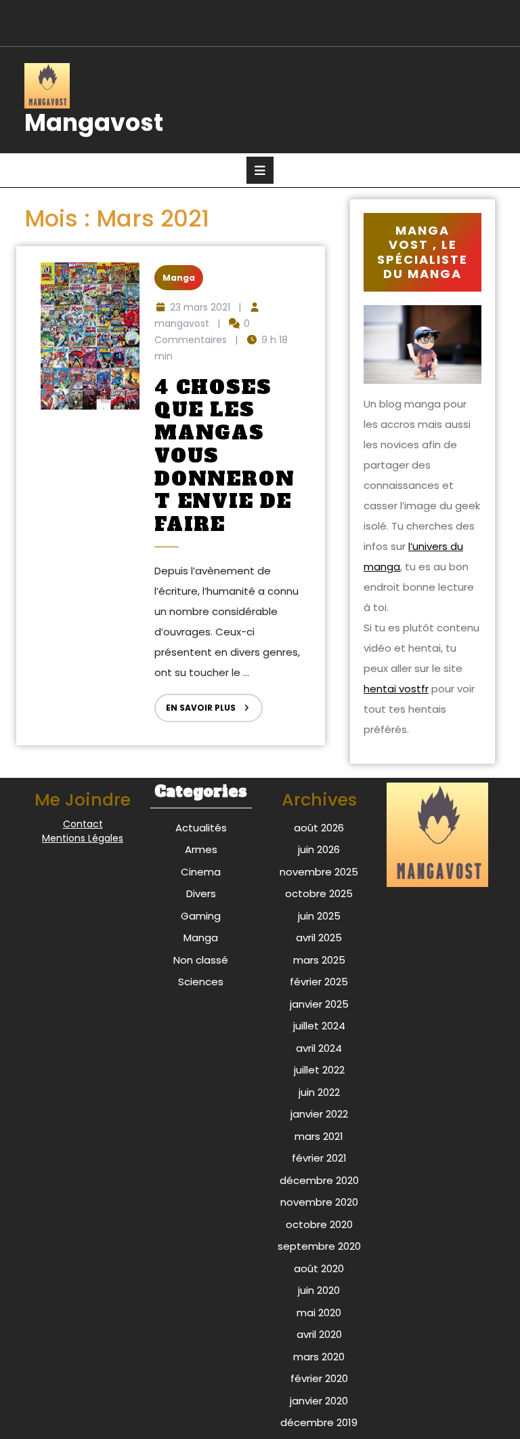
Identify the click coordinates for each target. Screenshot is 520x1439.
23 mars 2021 (200, 307)
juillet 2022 (319, 1070)
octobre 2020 (319, 1224)
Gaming (201, 916)
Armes (201, 849)
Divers (201, 893)
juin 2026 (319, 849)
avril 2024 (319, 1048)
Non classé (200, 960)
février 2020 (319, 1378)
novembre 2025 (319, 872)
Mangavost (93, 122)
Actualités (201, 828)
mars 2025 (319, 960)
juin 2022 (319, 1092)
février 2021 (319, 1158)
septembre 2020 (319, 1246)
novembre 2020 (319, 1202)
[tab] (260, 170)
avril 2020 (319, 1334)
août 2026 (319, 828)
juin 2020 (319, 1290)
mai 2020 (319, 1312)
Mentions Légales (82, 838)
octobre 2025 (319, 893)
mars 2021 (319, 1136)
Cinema (201, 872)
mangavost (181, 323)
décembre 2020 (319, 1180)
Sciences (200, 981)
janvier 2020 (319, 1401)
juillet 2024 (319, 1026)
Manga (178, 277)
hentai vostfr (396, 689)
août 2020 (319, 1268)
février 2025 (319, 981)
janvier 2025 (319, 1004)
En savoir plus (195, 703)
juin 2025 (319, 916)
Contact (83, 824)
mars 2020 (319, 1356)
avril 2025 (319, 937)
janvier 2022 (319, 1114)
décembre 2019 (319, 1422)
